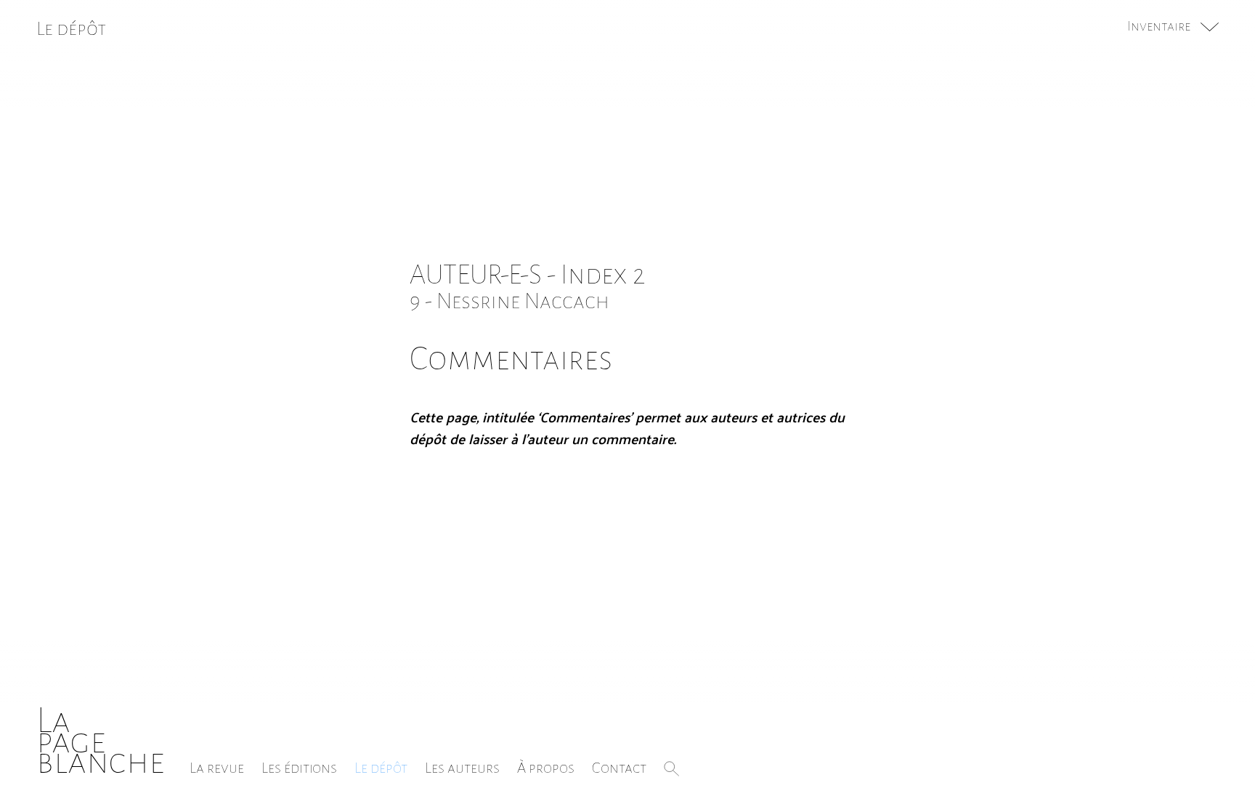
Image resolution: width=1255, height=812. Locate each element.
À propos (545, 768)
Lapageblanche (100, 741)
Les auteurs (462, 768)
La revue (217, 768)
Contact (619, 768)
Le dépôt (380, 768)
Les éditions (299, 768)
